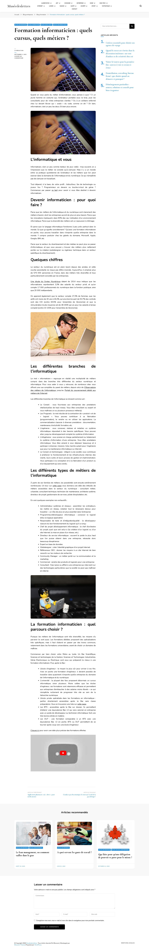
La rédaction (18, 50)
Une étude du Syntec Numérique (46, 281)
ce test (55, 190)
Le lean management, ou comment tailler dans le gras (32, 854)
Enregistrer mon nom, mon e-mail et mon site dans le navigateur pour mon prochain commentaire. (70, 920)
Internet (40, 6)
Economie (67, 3)
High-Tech (103, 3)
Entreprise (80, 3)
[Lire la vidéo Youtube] (63, 753)
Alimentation (45, 3)
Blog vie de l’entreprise (120, 849)
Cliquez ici (35, 730)
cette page (57, 485)
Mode (91, 3)
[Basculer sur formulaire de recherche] (140, 6)
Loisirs (51, 6)
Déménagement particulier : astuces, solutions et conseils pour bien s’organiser (120, 87)
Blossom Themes (19, 945)
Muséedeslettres (19, 6)
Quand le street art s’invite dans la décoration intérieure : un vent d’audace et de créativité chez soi (120, 53)
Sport (94, 6)
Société (83, 6)
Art (57, 3)
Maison (62, 6)
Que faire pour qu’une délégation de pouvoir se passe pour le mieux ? (115, 856)
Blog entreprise (20, 24)
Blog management (36, 847)
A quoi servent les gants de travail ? (74, 852)
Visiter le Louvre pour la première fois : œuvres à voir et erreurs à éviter (120, 65)
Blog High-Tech (46, 24)
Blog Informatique (60, 24)
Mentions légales (128, 943)
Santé (72, 6)
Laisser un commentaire (21, 57)
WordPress (37, 945)
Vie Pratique (106, 6)
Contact (74, 9)
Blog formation (33, 24)
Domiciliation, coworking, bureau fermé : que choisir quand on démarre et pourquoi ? (120, 76)
